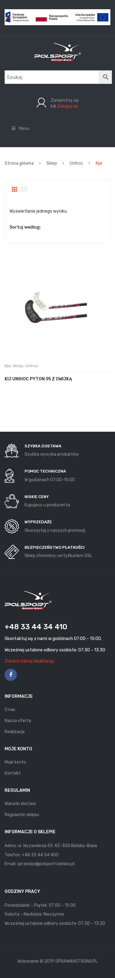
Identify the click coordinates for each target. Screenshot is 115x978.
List (24, 189)
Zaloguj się (67, 106)
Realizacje (15, 731)
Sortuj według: (25, 227)
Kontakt (13, 773)
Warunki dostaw (20, 803)
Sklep (51, 163)
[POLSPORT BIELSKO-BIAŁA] (57, 51)
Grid (14, 189)
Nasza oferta (18, 720)
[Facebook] (11, 675)
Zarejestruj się (65, 100)
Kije (8, 365)
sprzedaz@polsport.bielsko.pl (46, 863)
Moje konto (15, 762)
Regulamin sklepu (22, 814)
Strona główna (19, 163)
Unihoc (76, 163)
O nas (10, 709)
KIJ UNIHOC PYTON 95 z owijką (38, 379)
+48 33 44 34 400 (40, 855)
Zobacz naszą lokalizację (29, 661)
